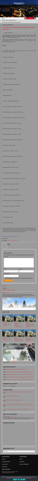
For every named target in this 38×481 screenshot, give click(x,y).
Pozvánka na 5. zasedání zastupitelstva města (18, 325)
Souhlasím (15, 479)
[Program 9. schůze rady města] (7, 318)
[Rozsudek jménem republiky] (30, 333)
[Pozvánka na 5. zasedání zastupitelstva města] (19, 318)
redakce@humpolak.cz (13, 416)
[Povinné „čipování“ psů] (7, 333)
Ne (18, 479)
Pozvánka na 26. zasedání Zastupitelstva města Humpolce (12, 400)
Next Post (4, 285)
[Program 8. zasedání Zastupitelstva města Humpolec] (30, 318)
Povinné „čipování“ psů (7, 340)
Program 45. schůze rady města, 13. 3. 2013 (18, 340)
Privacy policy (23, 479)
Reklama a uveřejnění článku (24, 464)
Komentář (6, 256)
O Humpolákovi (21, 461)
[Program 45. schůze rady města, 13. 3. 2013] (19, 333)
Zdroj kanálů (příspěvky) (6, 461)
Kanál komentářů (5, 464)
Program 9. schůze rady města (7, 325)
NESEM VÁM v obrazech (8, 290)
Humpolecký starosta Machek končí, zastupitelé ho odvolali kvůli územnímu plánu (19, 371)
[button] (25, 18)
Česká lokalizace (4, 466)
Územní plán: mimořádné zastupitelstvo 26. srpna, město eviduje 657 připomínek (16, 409)
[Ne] (36, 478)
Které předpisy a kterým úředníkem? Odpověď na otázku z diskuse (17, 369)
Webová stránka (7, 273)
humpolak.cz (19, 3)
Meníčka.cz (7, 386)
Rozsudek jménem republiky (29, 340)
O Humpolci (4, 288)
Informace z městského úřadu (7, 24)
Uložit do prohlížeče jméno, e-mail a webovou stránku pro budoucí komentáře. (19, 278)
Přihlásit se (4, 459)
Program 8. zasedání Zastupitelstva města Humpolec (30, 325)
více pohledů (11, 362)
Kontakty (21, 459)
